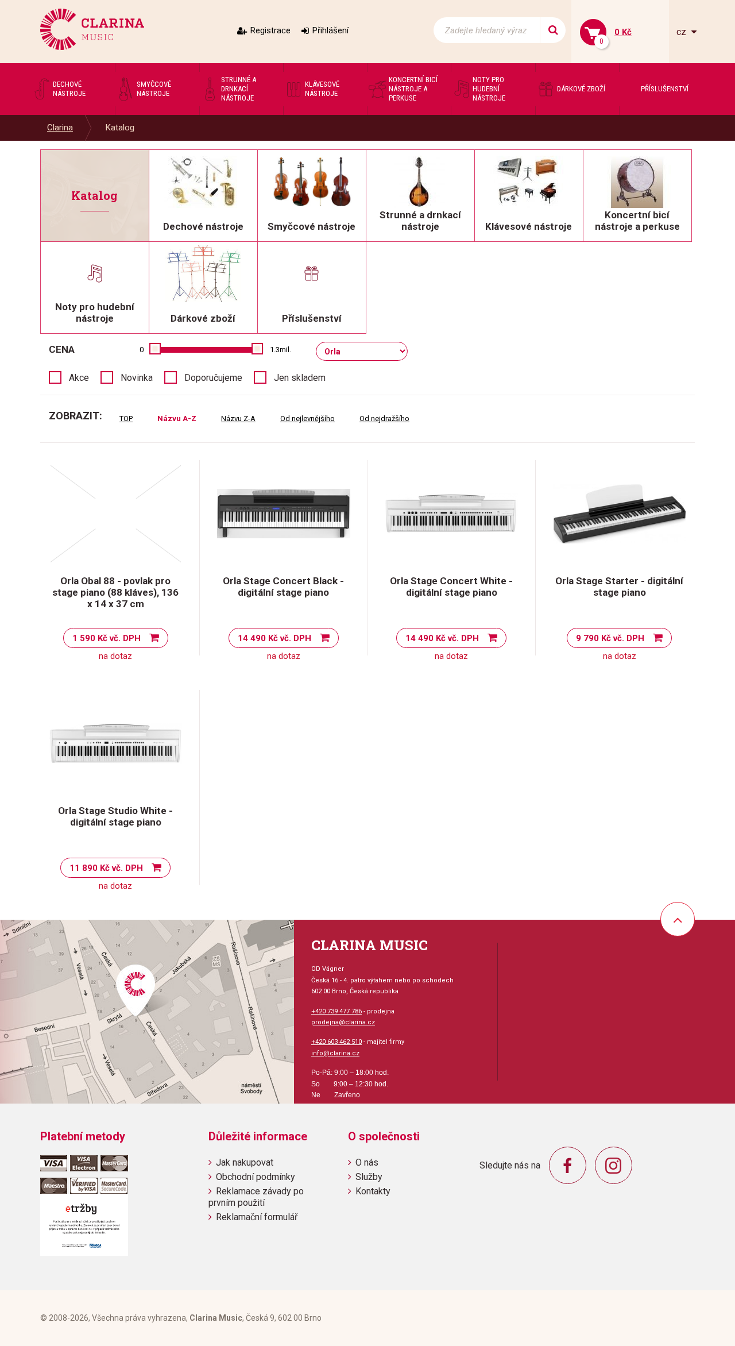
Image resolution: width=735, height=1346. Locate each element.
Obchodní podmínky (255, 1176)
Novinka (137, 377)
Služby (368, 1176)
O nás (366, 1162)
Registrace (270, 30)
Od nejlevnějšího (307, 418)
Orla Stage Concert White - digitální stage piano (451, 586)
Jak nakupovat (244, 1162)
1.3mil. (280, 349)
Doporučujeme (213, 377)
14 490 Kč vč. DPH (274, 638)
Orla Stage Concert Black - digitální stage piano (283, 586)
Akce (79, 377)
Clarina (60, 127)
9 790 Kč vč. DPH (610, 638)
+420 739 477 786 (336, 1011)
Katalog (120, 127)
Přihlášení (330, 30)
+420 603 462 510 (336, 1042)
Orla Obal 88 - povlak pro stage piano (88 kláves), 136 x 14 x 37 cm (115, 592)
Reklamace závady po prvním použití (256, 1197)
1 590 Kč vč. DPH (106, 638)
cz (682, 31)
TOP (126, 418)
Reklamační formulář (256, 1217)
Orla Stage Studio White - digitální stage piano (115, 816)
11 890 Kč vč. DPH (106, 868)
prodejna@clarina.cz (343, 1022)
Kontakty (372, 1191)
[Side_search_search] (553, 30)
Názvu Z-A (238, 418)
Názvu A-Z (176, 418)
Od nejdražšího (384, 418)
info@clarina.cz (335, 1053)
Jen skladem (300, 377)
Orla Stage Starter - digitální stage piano (619, 586)
